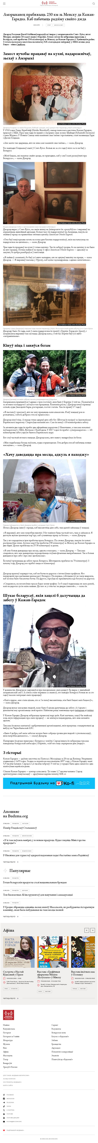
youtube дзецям (13, 1118)
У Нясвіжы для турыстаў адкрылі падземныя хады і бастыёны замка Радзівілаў (46, 855)
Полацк (75, 988)
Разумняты (56, 1028)
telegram (10, 1102)
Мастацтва (25, 823)
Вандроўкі (7, 1063)
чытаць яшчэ (9, 862)
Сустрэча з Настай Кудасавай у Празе (13, 973)
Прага (6, 988)
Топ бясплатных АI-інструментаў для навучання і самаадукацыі (38, 894)
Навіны (6, 1025)
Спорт (49, 25)
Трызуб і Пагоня (10, 1067)
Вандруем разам (26, 851)
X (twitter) (10, 1110)
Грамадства (15, 823)
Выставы (48, 991)
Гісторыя (7, 1032)
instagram (80, 710)
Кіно (5, 1048)
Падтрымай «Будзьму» (15, 1130)
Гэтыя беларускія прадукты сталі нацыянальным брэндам (35, 882)
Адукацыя (25, 890)
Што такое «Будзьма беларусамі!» (16, 1075)
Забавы (55, 1040)
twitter (90, 710)
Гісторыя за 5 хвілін (11, 1036)
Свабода (20, 44)
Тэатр (5, 1059)
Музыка (6, 1044)
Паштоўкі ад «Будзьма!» (62, 1059)
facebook (10, 1095)
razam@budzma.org (14, 1121)
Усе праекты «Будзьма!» (12, 1082)
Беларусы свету (58, 25)
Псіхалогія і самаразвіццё (62, 1051)
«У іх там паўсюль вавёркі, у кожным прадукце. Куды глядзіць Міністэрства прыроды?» (44, 841)
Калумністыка (9, 1028)
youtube (10, 1114)
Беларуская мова (27, 835)
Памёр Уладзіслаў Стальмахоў (20, 827)
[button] (92, 930)
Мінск (40, 991)
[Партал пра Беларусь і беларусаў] (49, 3)
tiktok (9, 1106)
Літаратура (14, 988)
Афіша (6, 1051)
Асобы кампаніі (9, 1079)
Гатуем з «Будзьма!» (60, 1036)
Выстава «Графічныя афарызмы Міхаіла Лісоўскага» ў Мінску (49, 974)
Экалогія (55, 1055)
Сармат (55, 1025)
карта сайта (8, 1085)
